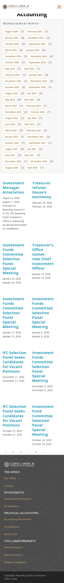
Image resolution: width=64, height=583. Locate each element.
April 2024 (29, 68)
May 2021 (29, 155)
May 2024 (10, 68)
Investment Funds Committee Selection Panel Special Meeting (13, 258)
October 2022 (38, 111)
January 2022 (11, 136)
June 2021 (10, 155)
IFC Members (11, 506)
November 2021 (36, 136)
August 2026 (11, 31)
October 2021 (12, 142)
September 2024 (37, 62)
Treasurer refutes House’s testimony (41, 189)
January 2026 (11, 37)
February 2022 (33, 130)
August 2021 (11, 149)
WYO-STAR (10, 534)
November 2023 (39, 81)
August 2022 (11, 118)
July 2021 (31, 149)
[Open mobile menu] (59, 6)
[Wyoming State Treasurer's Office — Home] (16, 7)
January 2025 (32, 50)
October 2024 (12, 62)
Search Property (13, 547)
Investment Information (17, 498)
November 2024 (39, 56)
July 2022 (31, 118)
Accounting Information (17, 519)
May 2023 (10, 99)
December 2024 (13, 56)
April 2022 (29, 124)
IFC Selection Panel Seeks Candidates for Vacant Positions (14, 362)
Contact (9, 485)
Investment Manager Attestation (13, 187)
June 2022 (10, 124)
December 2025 (36, 37)
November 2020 (39, 161)
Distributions (11, 526)
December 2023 (13, 81)
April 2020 (32, 167)
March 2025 (11, 50)
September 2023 (37, 87)
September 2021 (37, 142)
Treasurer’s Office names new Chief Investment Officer (43, 256)
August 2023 (11, 93)
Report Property (13, 554)
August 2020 (11, 167)
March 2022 (11, 130)
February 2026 (34, 31)
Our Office (10, 478)
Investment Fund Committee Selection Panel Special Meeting (43, 420)
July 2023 (31, 93)
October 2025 (12, 43)
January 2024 (35, 74)
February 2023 (33, 105)
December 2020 (13, 161)
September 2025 (37, 43)
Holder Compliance (15, 562)
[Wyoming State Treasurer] (19, 464)
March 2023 (11, 105)
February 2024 (12, 74)
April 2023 (29, 99)
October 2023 (12, 87)
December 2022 (13, 111)
